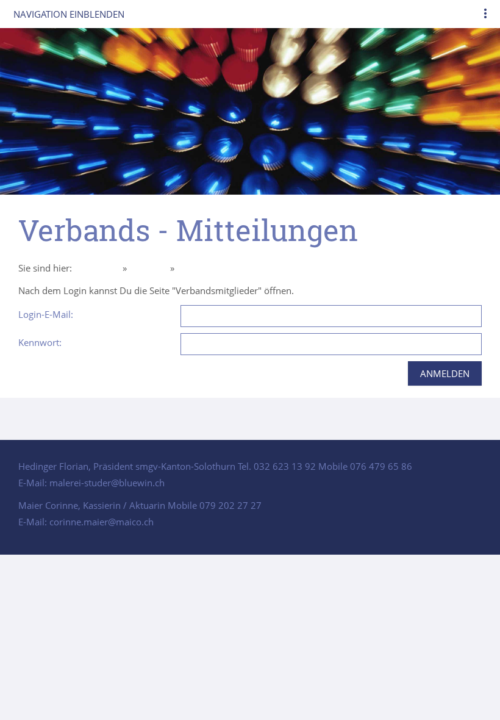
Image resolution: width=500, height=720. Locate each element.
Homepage (97, 268)
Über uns (148, 268)
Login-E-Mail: (45, 314)
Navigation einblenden (68, 14)
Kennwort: (40, 342)
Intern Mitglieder (212, 268)
